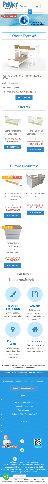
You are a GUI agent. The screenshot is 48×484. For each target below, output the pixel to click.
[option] (24, 20)
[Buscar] (30, 11)
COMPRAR (25, 97)
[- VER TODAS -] (24, 274)
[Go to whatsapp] (6, 476)
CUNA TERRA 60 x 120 (35, 195)
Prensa (40, 382)
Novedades (29, 382)
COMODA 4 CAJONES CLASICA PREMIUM (13, 248)
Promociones (8, 382)
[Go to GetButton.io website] (6, 481)
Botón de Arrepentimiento (24, 389)
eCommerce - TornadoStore (33, 479)
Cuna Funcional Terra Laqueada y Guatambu (12, 196)
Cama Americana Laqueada (13, 132)
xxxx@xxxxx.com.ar (24, 406)
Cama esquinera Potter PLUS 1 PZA (22, 77)
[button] (38, 7)
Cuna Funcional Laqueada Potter (35, 132)
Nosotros (18, 382)
